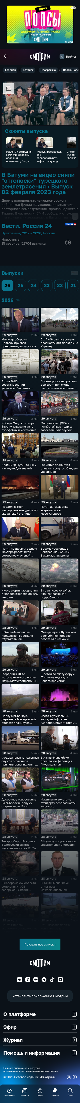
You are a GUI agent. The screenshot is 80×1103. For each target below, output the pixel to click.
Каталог (28, 70)
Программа (48, 70)
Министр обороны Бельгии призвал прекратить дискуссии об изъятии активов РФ (20, 345)
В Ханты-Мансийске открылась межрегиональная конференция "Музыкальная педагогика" (55, 891)
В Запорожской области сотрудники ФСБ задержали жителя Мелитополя (19, 888)
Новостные (11, 239)
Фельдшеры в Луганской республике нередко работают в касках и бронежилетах (58, 637)
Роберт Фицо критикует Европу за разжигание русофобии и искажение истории (19, 428)
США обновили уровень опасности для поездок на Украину (59, 343)
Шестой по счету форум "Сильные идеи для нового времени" (57, 677)
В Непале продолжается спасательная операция (58, 843)
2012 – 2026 (31, 233)
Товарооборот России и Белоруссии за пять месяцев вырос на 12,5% (19, 844)
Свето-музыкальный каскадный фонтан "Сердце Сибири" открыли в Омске (59, 721)
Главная (10, 70)
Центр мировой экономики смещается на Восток (19, 928)
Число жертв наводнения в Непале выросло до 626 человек (20, 594)
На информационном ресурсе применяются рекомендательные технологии (30, 1069)
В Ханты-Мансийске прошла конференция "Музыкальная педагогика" (56, 763)
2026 (18, 300)
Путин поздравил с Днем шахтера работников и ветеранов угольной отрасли (19, 554)
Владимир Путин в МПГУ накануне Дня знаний (19, 466)
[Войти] (62, 56)
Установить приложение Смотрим (40, 996)
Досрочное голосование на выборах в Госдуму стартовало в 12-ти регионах (19, 805)
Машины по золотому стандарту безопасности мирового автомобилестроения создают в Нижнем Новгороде (58, 808)
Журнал (13, 1040)
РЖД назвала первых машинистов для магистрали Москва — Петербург (55, 930)
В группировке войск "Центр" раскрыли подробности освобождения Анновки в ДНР (59, 597)
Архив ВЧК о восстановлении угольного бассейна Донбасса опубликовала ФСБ (19, 388)
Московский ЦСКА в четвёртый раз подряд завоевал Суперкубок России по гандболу (56, 428)
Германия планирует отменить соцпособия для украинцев (59, 468)
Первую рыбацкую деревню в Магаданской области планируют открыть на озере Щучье (19, 721)
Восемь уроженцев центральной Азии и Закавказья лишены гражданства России (55, 554)
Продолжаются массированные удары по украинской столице (20, 510)
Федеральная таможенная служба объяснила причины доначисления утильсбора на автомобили (20, 764)
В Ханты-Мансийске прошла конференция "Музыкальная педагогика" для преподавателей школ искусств (18, 640)
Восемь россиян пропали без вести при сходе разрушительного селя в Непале (59, 386)
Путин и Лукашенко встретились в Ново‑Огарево (54, 510)
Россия (49, 233)
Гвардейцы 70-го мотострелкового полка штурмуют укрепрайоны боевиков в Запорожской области (19, 681)
